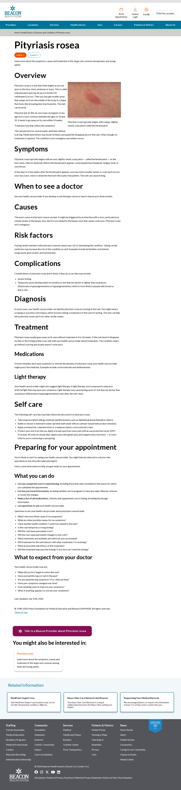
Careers (118, 24)
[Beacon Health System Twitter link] (47, 772)
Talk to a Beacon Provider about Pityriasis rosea (55, 630)
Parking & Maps (99, 734)
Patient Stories (127, 739)
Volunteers (40, 734)
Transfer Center (70, 744)
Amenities (96, 744)
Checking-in (97, 739)
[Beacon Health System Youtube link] (53, 772)
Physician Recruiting (16, 754)
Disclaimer (40, 777)
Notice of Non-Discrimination (117, 777)
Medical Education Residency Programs (16, 737)
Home (16, 32)
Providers (11, 24)
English (20, 55)
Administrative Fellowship (18, 759)
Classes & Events (128, 754)
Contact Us (82, 766)
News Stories (126, 729)
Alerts (123, 734)
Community (41, 725)
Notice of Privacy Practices (60, 777)
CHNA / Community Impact (44, 747)
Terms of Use (20, 612)
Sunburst (39, 739)
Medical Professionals (17, 744)
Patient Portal (98, 729)
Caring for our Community (133, 749)
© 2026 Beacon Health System (49, 766)
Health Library (78, 24)
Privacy (95, 749)
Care (94, 754)
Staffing (11, 725)
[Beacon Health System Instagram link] (41, 772)
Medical (67, 729)
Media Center (127, 759)
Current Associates (15, 729)
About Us (170, 24)
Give (99, 24)
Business (67, 739)
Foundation (40, 729)
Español (33, 55)
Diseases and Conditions (45, 32)
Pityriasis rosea (25, 653)
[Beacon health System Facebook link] (36, 772)
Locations (33, 24)
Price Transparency (72, 749)
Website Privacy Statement (88, 777)
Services (54, 24)
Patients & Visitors (144, 24)
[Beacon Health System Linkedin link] (58, 772)
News (123, 725)
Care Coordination (43, 754)
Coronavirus (126, 744)
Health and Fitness (72, 734)
